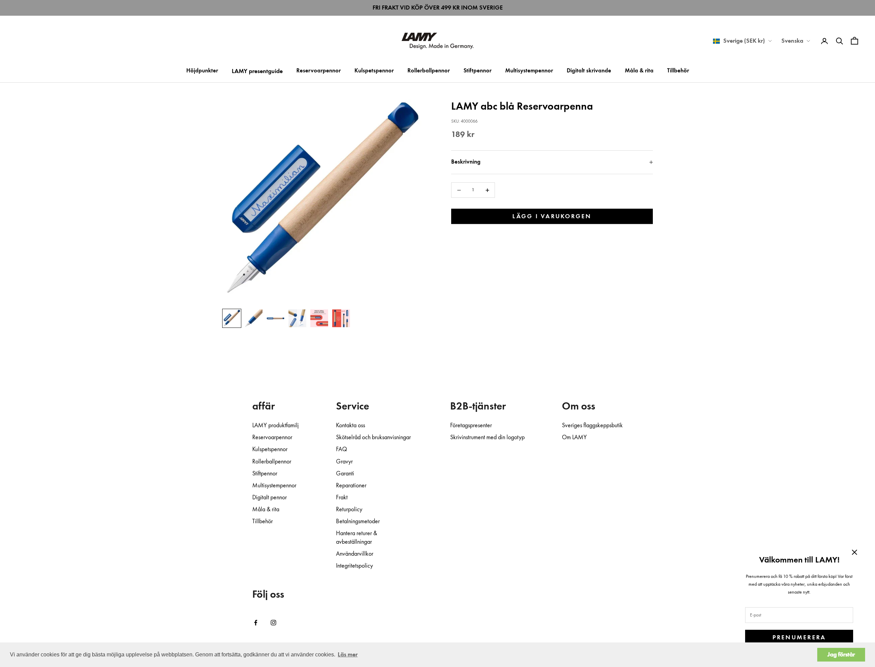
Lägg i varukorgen (551, 216)
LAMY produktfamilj (275, 425)
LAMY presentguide (257, 71)
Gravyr (344, 462)
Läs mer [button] (348, 655)
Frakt (342, 498)
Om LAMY (574, 437)
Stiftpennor (477, 71)
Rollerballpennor (428, 71)
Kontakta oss (350, 425)
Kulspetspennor (374, 71)
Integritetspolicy (354, 566)
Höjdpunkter (202, 71)
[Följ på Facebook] (255, 622)
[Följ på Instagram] (273, 622)
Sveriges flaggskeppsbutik (592, 425)
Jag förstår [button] (841, 655)
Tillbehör (678, 71)
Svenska (792, 41)
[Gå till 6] (341, 318)
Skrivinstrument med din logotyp (487, 437)
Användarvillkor (354, 554)
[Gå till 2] (253, 318)
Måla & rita (639, 71)
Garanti (345, 474)
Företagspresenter (471, 425)
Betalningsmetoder (358, 521)
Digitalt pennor (269, 498)
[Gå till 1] (231, 318)
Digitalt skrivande (589, 71)
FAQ (341, 449)
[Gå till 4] (297, 318)
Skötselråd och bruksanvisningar (373, 437)
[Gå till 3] (275, 318)
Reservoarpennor (318, 71)
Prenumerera (799, 638)
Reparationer (351, 486)
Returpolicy (349, 509)
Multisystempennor (529, 71)
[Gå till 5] (319, 318)
